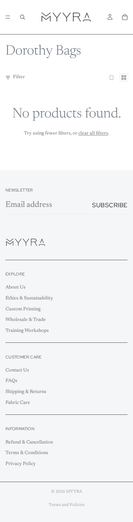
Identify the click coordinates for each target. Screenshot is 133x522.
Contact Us (17, 370)
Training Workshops (27, 330)
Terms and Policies (67, 505)
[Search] (22, 17)
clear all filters (93, 133)
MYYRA (74, 492)
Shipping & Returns (25, 392)
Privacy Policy (20, 464)
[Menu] (8, 17)
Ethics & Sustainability (29, 298)
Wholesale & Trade (25, 320)
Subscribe (110, 205)
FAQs (11, 381)
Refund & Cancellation (29, 442)
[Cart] (124, 17)
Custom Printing (23, 309)
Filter (19, 77)
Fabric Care (17, 402)
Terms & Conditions (26, 453)
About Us (15, 287)
